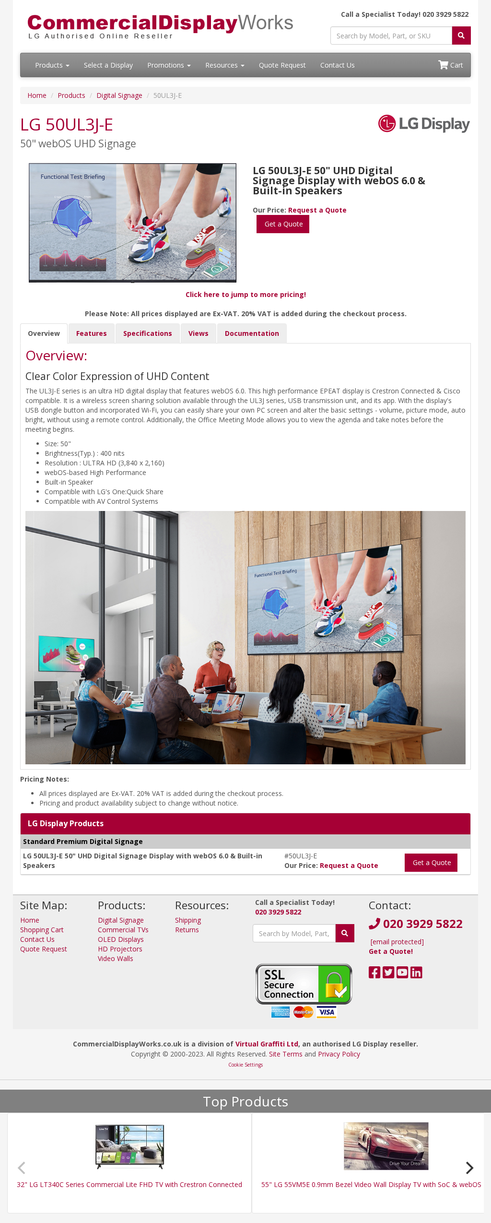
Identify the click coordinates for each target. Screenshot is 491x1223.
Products (50, 65)
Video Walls (115, 958)
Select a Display (108, 65)
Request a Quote (317, 209)
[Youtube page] (403, 974)
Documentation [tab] (252, 333)
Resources (222, 65)
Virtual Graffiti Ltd (266, 1043)
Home (37, 95)
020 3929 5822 (278, 911)
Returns (187, 929)
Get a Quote (283, 223)
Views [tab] (198, 333)
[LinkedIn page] (416, 974)
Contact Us (337, 65)
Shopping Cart (42, 929)
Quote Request (282, 65)
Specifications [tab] (147, 333)
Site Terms (286, 1053)
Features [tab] (91, 333)
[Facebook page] (375, 974)
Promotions (166, 65)
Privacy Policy (339, 1053)
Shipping (188, 920)
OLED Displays (121, 939)
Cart (455, 65)
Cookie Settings (245, 1064)
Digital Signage (119, 95)
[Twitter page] (389, 974)
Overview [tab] (44, 333)
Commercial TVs (123, 929)
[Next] (468, 1167)
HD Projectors (120, 948)
